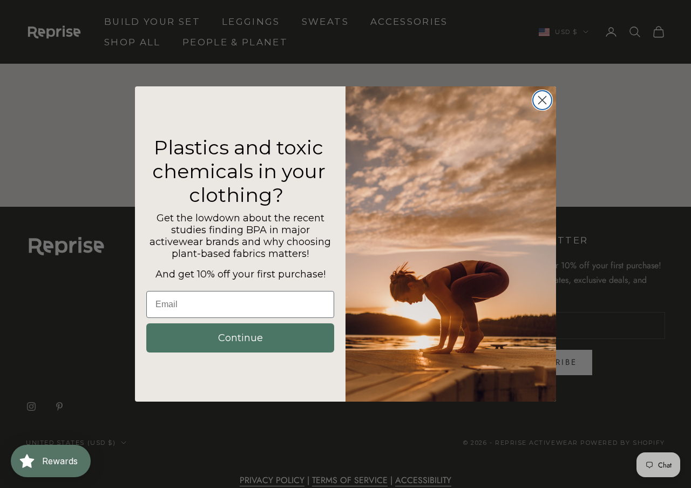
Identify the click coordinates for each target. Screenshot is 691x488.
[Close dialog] (542, 100)
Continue (240, 338)
